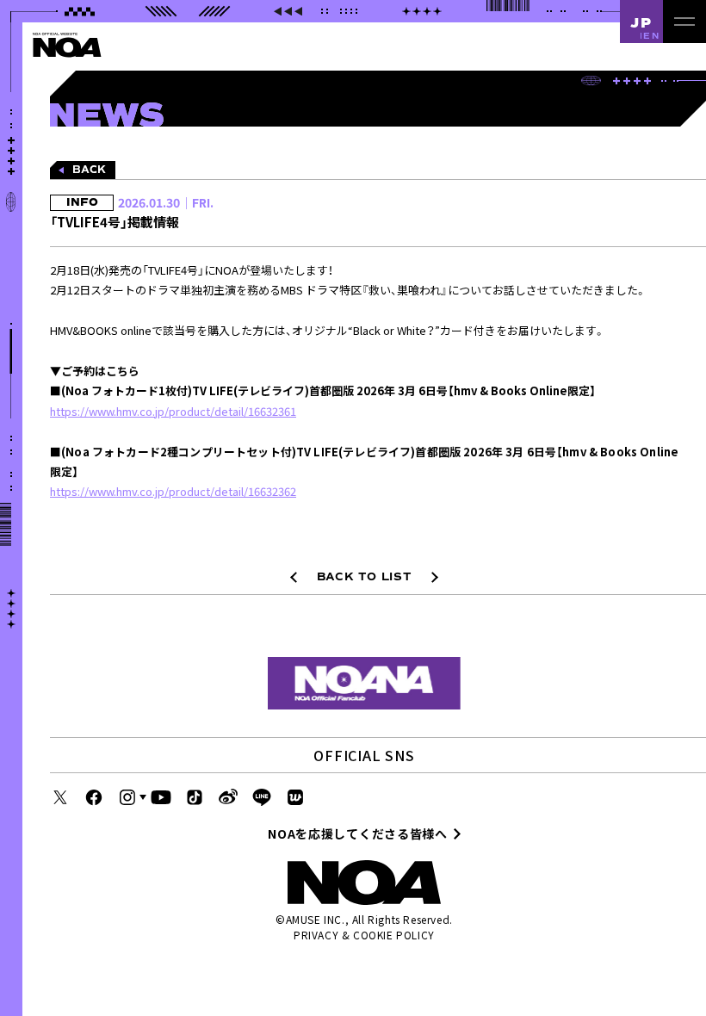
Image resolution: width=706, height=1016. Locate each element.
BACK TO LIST (364, 577)
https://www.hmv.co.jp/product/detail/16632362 (173, 491)
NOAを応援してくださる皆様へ (358, 833)
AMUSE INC (314, 919)
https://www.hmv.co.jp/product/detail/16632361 (173, 411)
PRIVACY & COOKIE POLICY (364, 934)
